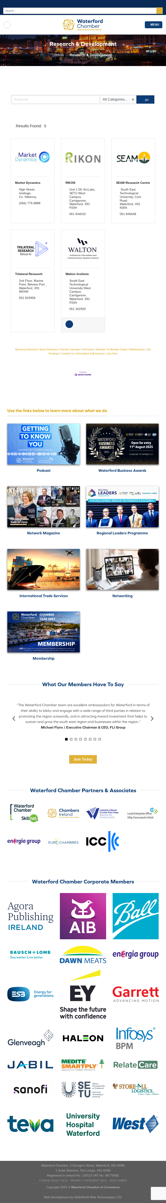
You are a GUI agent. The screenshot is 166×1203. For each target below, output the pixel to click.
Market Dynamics (27, 182)
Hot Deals (88, 349)
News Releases (49, 349)
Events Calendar (70, 349)
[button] (12, 126)
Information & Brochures (90, 353)
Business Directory (26, 349)
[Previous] (14, 718)
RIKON (70, 182)
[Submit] (159, 10)
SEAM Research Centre (133, 182)
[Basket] (7, 24)
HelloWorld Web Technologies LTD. (98, 1197)
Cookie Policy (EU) (53, 1180)
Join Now (112, 353)
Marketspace (136, 349)
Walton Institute (77, 274)
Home (59, 55)
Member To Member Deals (111, 349)
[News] (69, 327)
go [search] (147, 99)
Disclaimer (118, 1180)
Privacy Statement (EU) (89, 1180)
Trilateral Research (29, 274)
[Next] (152, 718)
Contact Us (67, 353)
